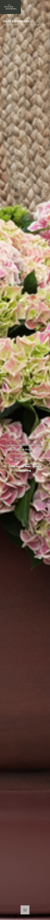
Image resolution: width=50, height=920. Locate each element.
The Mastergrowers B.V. (10, 7)
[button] (25, 909)
